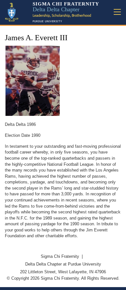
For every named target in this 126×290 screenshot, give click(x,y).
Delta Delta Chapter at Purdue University (63, 264)
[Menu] (117, 12)
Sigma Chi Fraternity (60, 256)
